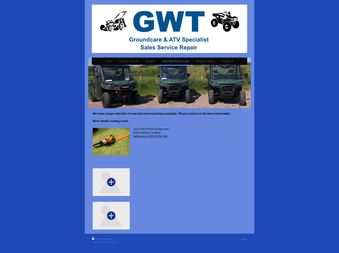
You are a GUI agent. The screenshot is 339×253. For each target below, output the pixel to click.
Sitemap (107, 238)
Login (244, 238)
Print (98, 238)
